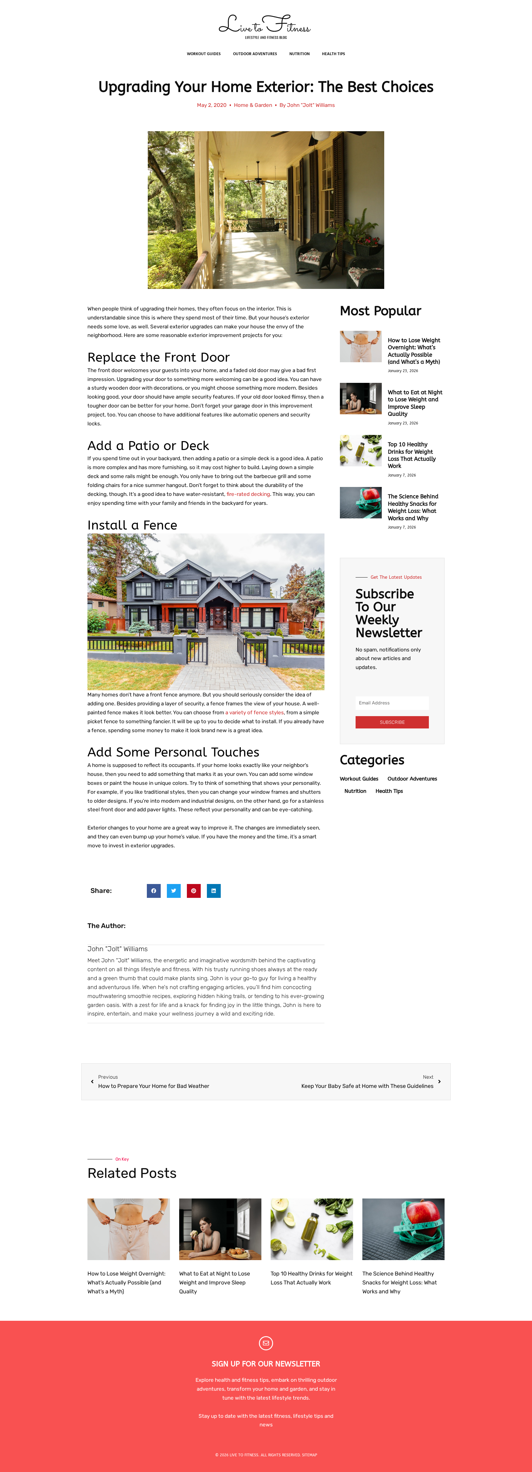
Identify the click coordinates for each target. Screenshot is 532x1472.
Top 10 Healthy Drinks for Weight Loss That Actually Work (412, 455)
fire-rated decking (248, 494)
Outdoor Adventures (255, 54)
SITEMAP (309, 1455)
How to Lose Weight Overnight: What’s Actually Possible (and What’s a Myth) (414, 351)
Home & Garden (253, 105)
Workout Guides (204, 54)
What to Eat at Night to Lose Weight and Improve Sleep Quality (415, 403)
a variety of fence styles (254, 712)
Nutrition (299, 54)
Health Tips (333, 54)
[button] (154, 891)
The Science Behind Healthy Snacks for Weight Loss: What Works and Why (413, 507)
